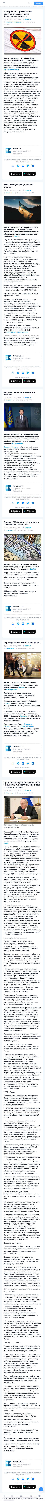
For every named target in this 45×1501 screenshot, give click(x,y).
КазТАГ (32, 569)
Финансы (9, 530)
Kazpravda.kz (17, 443)
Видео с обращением (12, 447)
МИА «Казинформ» (11, 69)
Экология (9, 22)
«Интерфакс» (11, 689)
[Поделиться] (13, 166)
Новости (28, 19)
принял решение (26, 726)
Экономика (17, 22)
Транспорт (10, 648)
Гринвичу (24, 716)
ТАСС (6, 843)
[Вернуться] (41, 1489)
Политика (9, 193)
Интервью (39, 1498)
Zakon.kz (16, 236)
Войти (38, 3)
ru (24, 687)
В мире (8, 400)
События (31, 1498)
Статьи (4, 1498)
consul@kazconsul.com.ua (18, 332)
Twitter (7, 703)
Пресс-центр (21, 1498)
